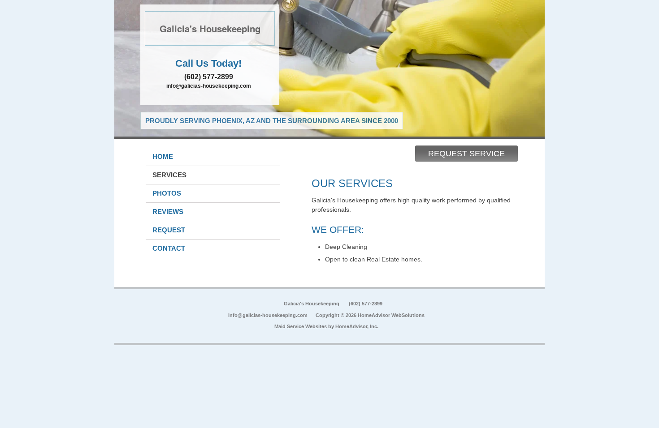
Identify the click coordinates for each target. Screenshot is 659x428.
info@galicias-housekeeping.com (208, 86)
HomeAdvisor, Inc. (356, 326)
